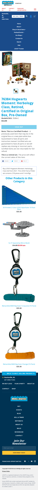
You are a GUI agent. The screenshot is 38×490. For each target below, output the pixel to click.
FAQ (19, 45)
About (19, 26)
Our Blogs (19, 35)
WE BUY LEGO (7, 383)
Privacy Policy (6, 471)
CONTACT (5, 388)
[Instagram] (35, 461)
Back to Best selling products (20, 373)
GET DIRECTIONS (9, 380)
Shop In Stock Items (19, 29)
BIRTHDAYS (19, 421)
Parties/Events (19, 32)
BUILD (19, 428)
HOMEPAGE (18, 3)
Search (19, 42)
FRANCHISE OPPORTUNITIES (21, 9)
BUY (19, 406)
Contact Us (19, 38)
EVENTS (19, 410)
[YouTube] (31, 461)
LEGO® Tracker (19, 48)
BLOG (19, 413)
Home (19, 23)
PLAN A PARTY (20, 383)
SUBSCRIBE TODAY (19, 453)
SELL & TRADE (19, 417)
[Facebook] (25, 461)
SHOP (14, 388)
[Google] (28, 461)
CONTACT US (11, 9)
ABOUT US (4, 9)
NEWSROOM (19, 432)
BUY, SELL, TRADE (18, 16)
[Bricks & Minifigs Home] (8, 3)
